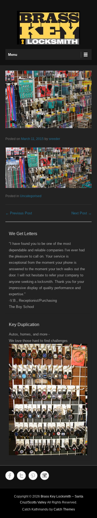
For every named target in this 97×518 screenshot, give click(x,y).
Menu (12, 55)
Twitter (21, 475)
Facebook (9, 475)
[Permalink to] (48, 99)
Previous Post (18, 213)
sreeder (54, 139)
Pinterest (33, 475)
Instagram (44, 475)
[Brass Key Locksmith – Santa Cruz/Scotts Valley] (48, 28)
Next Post (81, 213)
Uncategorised (30, 196)
